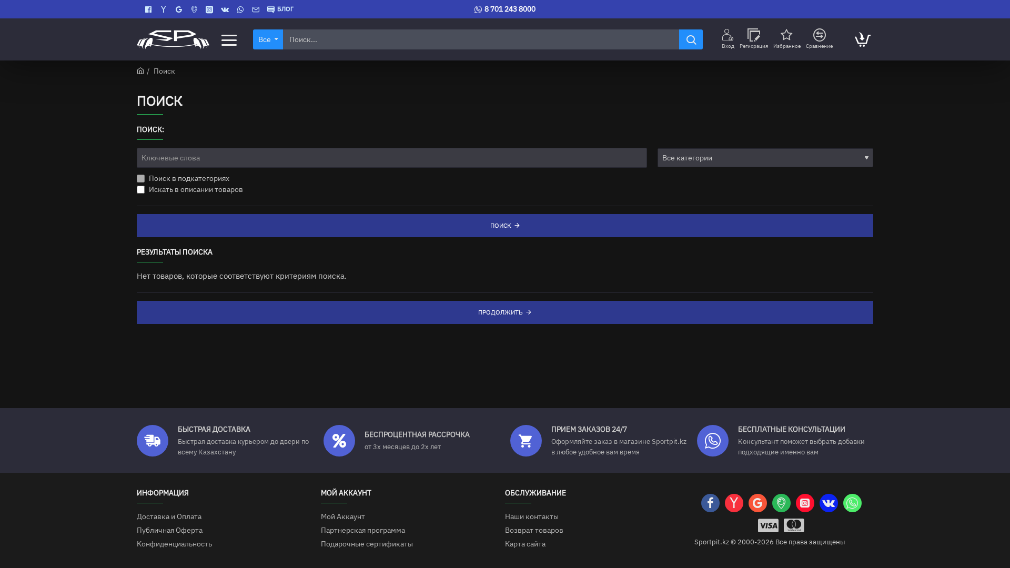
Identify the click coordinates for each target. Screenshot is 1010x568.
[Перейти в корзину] (862, 39)
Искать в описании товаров (195, 189)
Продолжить (500, 312)
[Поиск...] (691, 39)
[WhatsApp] (241, 9)
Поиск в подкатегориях (188, 178)
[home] (140, 70)
